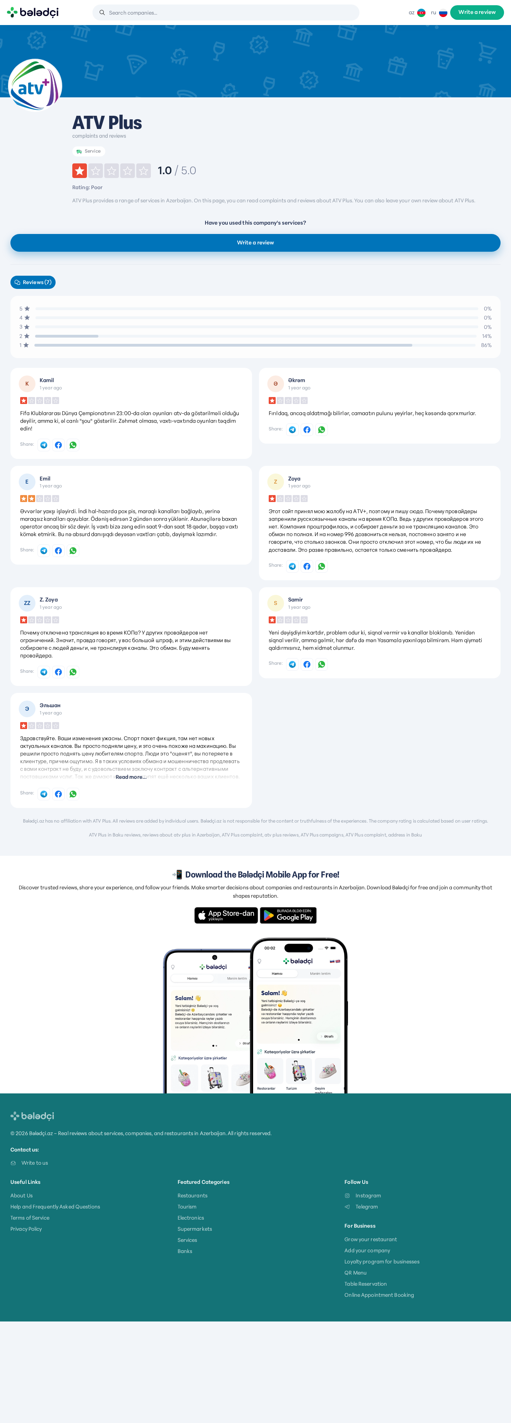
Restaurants (193, 1195)
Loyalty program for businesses (381, 1261)
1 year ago (51, 387)
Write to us (35, 1162)
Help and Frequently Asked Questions (55, 1206)
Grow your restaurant (370, 1239)
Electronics (191, 1217)
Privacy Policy (26, 1228)
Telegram (367, 1206)
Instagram (368, 1195)
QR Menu (355, 1272)
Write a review (477, 12)
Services (187, 1240)
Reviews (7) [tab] (37, 282)
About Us (21, 1195)
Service (92, 151)
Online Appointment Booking (379, 1294)
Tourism (187, 1206)
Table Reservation (365, 1283)
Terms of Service (29, 1217)
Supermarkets (195, 1228)
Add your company (367, 1250)
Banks (185, 1251)
